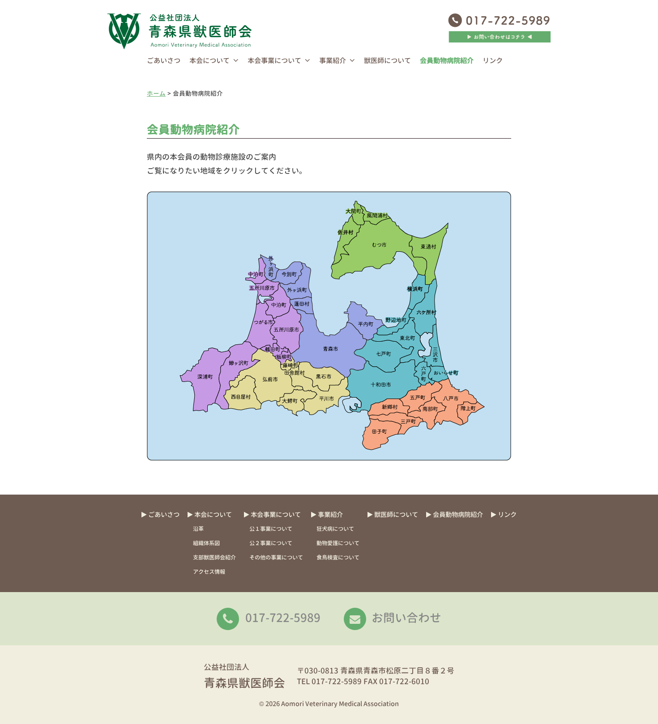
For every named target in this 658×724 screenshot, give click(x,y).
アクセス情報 (209, 572)
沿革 (198, 529)
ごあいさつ (163, 60)
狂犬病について (335, 529)
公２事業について (270, 543)
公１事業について (270, 529)
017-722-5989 (282, 618)
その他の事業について (276, 557)
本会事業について (274, 60)
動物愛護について (337, 543)
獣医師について (387, 60)
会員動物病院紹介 (447, 60)
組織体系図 (206, 543)
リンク (493, 60)
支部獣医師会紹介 (214, 557)
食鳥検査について (337, 557)
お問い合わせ (406, 618)
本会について (209, 60)
